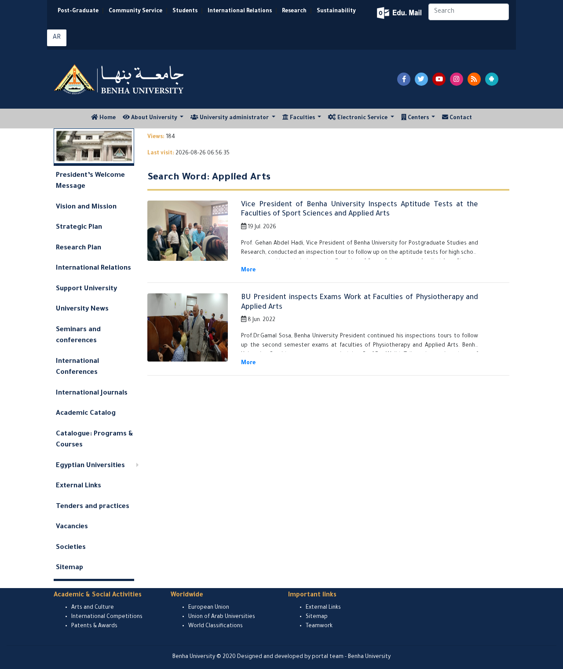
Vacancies (72, 527)
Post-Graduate (78, 11)
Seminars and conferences (78, 335)
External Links (78, 486)
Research (294, 11)
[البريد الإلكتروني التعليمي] (400, 13)
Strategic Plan (79, 227)
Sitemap (69, 568)
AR (57, 37)
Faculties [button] (302, 118)
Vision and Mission (86, 207)
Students (184, 11)
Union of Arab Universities (221, 617)
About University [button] (154, 118)
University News (82, 309)
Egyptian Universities (90, 466)
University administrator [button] (234, 118)
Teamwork (319, 626)
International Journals (92, 393)
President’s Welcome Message (90, 181)
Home (108, 118)
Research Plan (78, 248)
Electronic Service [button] (362, 118)
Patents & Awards (94, 626)
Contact (460, 118)
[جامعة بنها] (120, 79)
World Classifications (215, 626)
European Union (208, 608)
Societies (71, 548)
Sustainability (336, 11)
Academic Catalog (86, 413)
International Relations (240, 11)
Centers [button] (418, 118)
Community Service (135, 11)
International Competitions (107, 617)
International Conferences (77, 367)
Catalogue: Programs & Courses (94, 440)
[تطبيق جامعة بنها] (491, 79)
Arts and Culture (92, 608)
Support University (86, 289)
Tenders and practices (92, 507)
